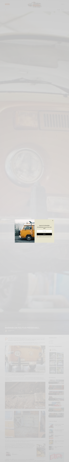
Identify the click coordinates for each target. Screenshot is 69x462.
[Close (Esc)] (53, 221)
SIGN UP (44, 234)
